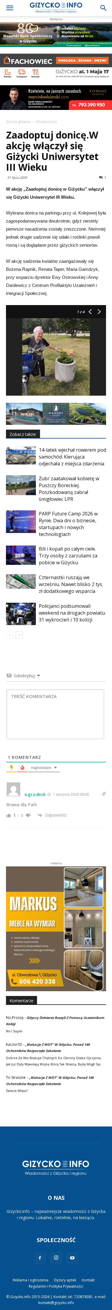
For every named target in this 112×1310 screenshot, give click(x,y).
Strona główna (18, 121)
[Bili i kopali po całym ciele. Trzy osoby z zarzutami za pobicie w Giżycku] (21, 555)
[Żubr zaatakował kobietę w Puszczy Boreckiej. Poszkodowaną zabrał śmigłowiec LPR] (21, 485)
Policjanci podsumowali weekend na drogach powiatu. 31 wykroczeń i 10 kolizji (72, 613)
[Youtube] (72, 1258)
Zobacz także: (23, 434)
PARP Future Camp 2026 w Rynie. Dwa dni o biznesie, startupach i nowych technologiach (68, 523)
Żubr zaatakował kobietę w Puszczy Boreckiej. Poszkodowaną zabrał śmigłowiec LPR (69, 488)
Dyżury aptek (65, 1280)
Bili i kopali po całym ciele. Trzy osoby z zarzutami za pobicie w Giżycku (68, 556)
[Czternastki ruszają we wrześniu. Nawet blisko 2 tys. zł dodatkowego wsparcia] (21, 581)
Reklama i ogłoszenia (30, 1280)
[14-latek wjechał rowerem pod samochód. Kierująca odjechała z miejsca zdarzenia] (21, 455)
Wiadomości (46, 121)
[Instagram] (56, 1258)
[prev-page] (9, 635)
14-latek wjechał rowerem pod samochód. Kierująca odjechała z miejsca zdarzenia (72, 457)
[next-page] (19, 635)
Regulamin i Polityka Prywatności (56, 1286)
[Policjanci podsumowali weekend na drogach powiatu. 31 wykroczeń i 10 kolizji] (21, 614)
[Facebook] (40, 1258)
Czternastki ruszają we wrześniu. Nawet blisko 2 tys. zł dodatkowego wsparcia (71, 584)
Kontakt (88, 1280)
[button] (9, 8)
